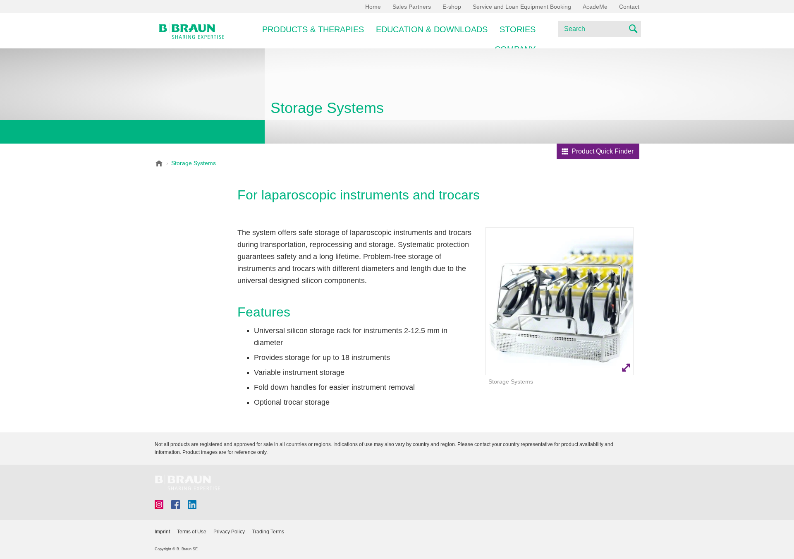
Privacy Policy (229, 532)
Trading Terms (268, 532)
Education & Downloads (432, 29)
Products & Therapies (313, 29)
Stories (518, 29)
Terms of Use (191, 532)
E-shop (451, 6)
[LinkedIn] (192, 504)
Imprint (162, 532)
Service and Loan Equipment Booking (522, 6)
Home (373, 6)
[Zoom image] (559, 301)
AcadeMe (595, 6)
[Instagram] (159, 504)
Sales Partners (411, 6)
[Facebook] (175, 504)
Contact (629, 6)
